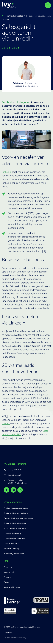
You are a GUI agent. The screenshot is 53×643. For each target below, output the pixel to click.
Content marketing (12, 533)
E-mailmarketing (11, 548)
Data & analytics (11, 543)
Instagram (23, 102)
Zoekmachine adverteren (15, 523)
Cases (6, 582)
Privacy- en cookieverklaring (15, 638)
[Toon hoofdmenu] (48, 5)
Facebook (7, 102)
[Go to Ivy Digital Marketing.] (2, 15)
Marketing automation (14, 553)
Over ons (8, 567)
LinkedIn (6, 172)
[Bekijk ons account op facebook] (6, 490)
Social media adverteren (15, 528)
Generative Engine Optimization (18, 518)
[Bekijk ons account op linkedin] (20, 490)
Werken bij (9, 572)
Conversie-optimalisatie (14, 538)
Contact (7, 577)
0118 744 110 (14, 469)
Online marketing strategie (16, 508)
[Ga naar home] (8, 5)
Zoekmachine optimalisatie (16, 513)
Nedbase (36, 627)
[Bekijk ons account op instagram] (13, 490)
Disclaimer (8, 632)
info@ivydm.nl (14, 475)
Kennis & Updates (12, 587)
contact (6, 423)
